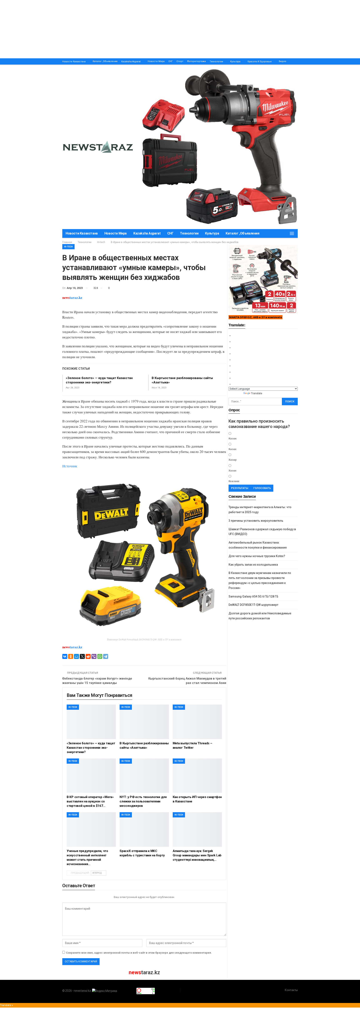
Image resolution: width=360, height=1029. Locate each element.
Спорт (179, 61)
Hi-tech (68, 247)
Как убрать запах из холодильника (253, 564)
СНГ (170, 61)
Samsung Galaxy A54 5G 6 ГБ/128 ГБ (253, 596)
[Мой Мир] (76, 656)
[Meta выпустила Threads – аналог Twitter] (197, 722)
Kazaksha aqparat (131, 61)
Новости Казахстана (74, 61)
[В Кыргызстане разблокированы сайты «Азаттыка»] (144, 722)
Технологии (216, 61)
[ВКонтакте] (64, 656)
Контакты (291, 990)
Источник (69, 466)
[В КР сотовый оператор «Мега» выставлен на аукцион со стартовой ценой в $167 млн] (91, 775)
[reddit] (88, 656)
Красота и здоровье (260, 61)
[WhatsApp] (99, 656)
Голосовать (262, 488)
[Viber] (93, 656)
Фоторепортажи (196, 61)
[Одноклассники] (70, 656)
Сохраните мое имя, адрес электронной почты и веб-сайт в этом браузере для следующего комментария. (139, 952)
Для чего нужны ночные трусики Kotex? (257, 556)
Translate (256, 393)
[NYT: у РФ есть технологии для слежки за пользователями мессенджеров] (144, 775)
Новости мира (156, 61)
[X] (82, 656)
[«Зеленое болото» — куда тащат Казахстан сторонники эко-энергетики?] (91, 722)
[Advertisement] (125, 29)
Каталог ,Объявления (105, 61)
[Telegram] (105, 656)
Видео (282, 61)
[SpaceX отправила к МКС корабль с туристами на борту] (144, 829)
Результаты (239, 488)
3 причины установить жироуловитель (256, 520)
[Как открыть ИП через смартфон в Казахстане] (197, 775)
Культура (235, 61)
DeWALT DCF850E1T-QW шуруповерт (253, 604)
